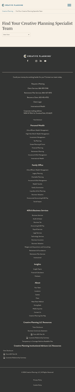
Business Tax (37, 222)
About (37, 283)
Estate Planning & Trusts (37, 144)
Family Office (37, 165)
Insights (37, 264)
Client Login (37, 102)
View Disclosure (8, 351)
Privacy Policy (37, 380)
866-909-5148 (43, 88)
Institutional (37, 258)
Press (37, 298)
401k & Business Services (37, 210)
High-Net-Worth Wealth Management (37, 134)
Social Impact (37, 202)
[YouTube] (45, 62)
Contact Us (37, 312)
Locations (37, 291)
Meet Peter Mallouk (37, 302)
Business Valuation (37, 195)
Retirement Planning (37, 151)
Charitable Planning (37, 177)
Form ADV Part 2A (38, 334)
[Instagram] (36, 62)
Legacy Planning (38, 173)
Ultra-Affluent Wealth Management (37, 130)
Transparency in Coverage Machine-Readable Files (37, 341)
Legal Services (37, 233)
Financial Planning (37, 148)
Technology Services (37, 236)
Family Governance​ (37, 187)
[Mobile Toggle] (69, 5)
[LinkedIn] (41, 62)
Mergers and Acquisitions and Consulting (37, 247)
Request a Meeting (37, 84)
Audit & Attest (37, 219)
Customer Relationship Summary (39, 338)
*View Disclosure (37, 120)
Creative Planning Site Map (37, 316)
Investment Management (37, 137)
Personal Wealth (37, 125)
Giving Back (37, 305)
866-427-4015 (47, 93)
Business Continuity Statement (37, 331)
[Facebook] (28, 62)
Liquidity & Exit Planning (37, 191)
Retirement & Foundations (37, 250)
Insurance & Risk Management (37, 155)
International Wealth (38, 106)
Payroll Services (37, 229)
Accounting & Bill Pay (37, 226)
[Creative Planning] (12, 5)
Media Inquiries (37, 309)
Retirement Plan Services (37, 254)
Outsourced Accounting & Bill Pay (37, 198)
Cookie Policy (37, 385)
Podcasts (37, 276)
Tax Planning (37, 141)
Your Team (37, 288)
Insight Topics (37, 269)
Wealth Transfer (37, 184)
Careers (37, 295)
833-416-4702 (44, 97)
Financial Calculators (37, 273)
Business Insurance (37, 240)
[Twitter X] (32, 62)
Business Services (37, 215)
